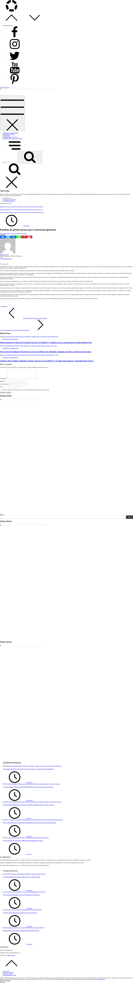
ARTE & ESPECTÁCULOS (10, 137)
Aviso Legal (6, 971)
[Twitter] (14, 61)
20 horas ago (29, 782)
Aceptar (8, 980)
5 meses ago (29, 944)
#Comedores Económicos (9, 199)
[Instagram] (14, 49)
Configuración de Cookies (9, 975)
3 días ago (28, 818)
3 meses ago (29, 926)
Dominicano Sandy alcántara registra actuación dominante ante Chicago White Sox (21, 930)
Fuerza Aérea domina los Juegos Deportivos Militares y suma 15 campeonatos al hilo (21, 877)
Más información (101, 979)
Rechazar (3, 980)
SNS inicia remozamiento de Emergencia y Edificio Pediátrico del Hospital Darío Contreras (23, 840)
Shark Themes (11, 955)
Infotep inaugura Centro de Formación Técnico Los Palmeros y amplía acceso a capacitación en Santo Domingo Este (21, 206)
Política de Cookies (7, 974)
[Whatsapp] (19, 237)
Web (1, 387)
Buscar (2, 514)
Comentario (3, 378)
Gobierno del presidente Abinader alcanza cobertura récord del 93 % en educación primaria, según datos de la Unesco (22, 212)
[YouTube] (14, 73)
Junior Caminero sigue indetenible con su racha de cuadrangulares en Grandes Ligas (21, 894)
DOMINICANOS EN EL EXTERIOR (12, 138)
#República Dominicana (9, 201)
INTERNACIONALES (9, 134)
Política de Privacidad (8, 972)
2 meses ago (29, 890)
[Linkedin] (13, 237)
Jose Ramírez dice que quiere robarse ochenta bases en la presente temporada (20, 912)
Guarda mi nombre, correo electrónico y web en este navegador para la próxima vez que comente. (25, 390)
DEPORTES (6, 135)
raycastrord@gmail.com (6, 258)
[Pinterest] (14, 85)
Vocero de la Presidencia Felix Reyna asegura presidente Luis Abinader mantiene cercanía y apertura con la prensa (21, 209)
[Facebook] (14, 37)
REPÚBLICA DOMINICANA (11, 133)
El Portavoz (3, 254)
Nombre (2, 381)
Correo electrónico (4, 384)
